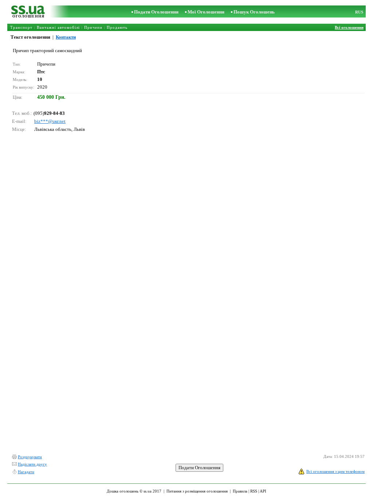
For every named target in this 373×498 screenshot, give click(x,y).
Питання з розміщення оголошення (197, 491)
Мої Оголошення (206, 12)
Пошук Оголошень (254, 12)
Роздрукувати (30, 457)
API (263, 491)
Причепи (93, 27)
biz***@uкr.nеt (50, 121)
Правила (240, 491)
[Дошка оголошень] (28, 12)
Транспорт (21, 27)
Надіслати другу (32, 464)
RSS (253, 491)
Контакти (66, 37)
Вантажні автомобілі (58, 27)
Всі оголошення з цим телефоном (335, 471)
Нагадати (26, 472)
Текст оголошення (30, 37)
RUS (359, 12)
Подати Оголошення (156, 12)
